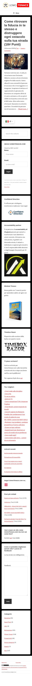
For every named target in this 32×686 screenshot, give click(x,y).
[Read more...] (23, 109)
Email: (6, 160)
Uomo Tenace (16, 5)
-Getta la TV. (8, 399)
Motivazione (8, 630)
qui (21, 378)
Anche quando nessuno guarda (13, 453)
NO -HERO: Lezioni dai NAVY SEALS (16, 420)
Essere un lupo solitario (11, 498)
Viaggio (6, 646)
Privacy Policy (18, 662)
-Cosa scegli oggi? (10, 435)
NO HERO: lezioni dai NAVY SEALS (14, 512)
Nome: (6, 150)
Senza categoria (9, 642)
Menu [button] (17, 13)
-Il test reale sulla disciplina (13, 391)
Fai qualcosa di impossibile (12, 457)
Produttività (8, 638)
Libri (5, 626)
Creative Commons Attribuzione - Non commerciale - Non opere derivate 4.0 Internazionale (14, 667)
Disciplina (7, 618)
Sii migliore (7, 468)
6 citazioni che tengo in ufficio (13, 472)
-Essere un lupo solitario (12, 427)
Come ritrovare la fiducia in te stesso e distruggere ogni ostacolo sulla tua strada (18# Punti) (16, 33)
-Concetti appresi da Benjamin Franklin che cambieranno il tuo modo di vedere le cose (14, 414)
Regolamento (4, 662)
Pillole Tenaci (8, 634)
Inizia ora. (7, 502)
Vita (5, 650)
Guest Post (7, 622)
